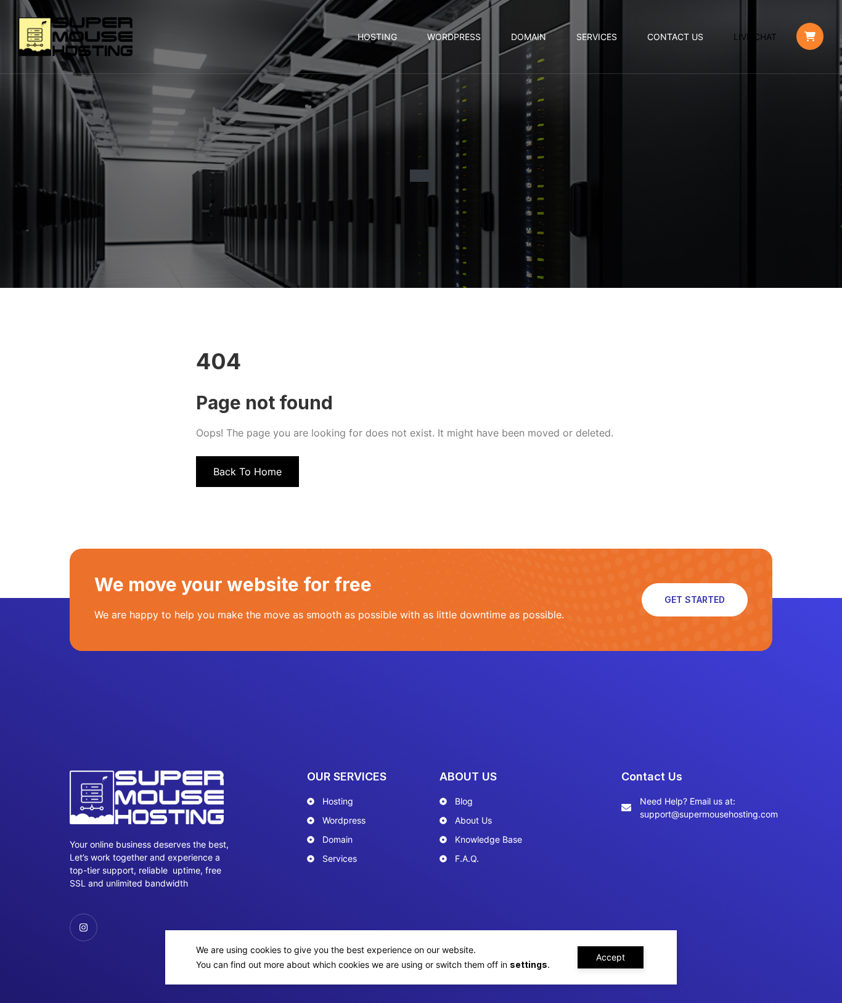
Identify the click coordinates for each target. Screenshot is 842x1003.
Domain (528, 36)
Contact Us (675, 36)
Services (596, 36)
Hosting (377, 36)
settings (528, 964)
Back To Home (247, 471)
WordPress (454, 36)
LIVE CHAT (755, 36)
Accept (610, 957)
